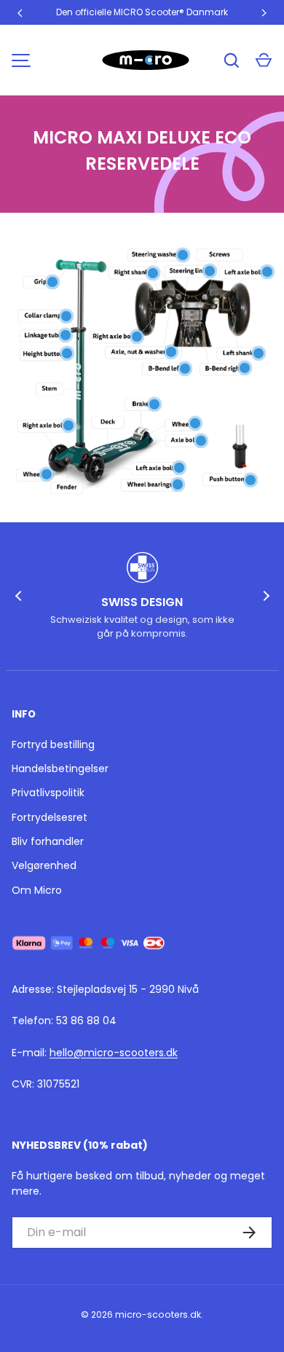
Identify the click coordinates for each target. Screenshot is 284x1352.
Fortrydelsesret (49, 817)
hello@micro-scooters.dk (114, 1052)
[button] (264, 60)
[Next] (264, 595)
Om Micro (37, 890)
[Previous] (20, 595)
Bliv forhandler (48, 841)
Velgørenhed (44, 865)
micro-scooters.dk (158, 1314)
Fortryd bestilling (53, 744)
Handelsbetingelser (60, 768)
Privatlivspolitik (48, 792)
